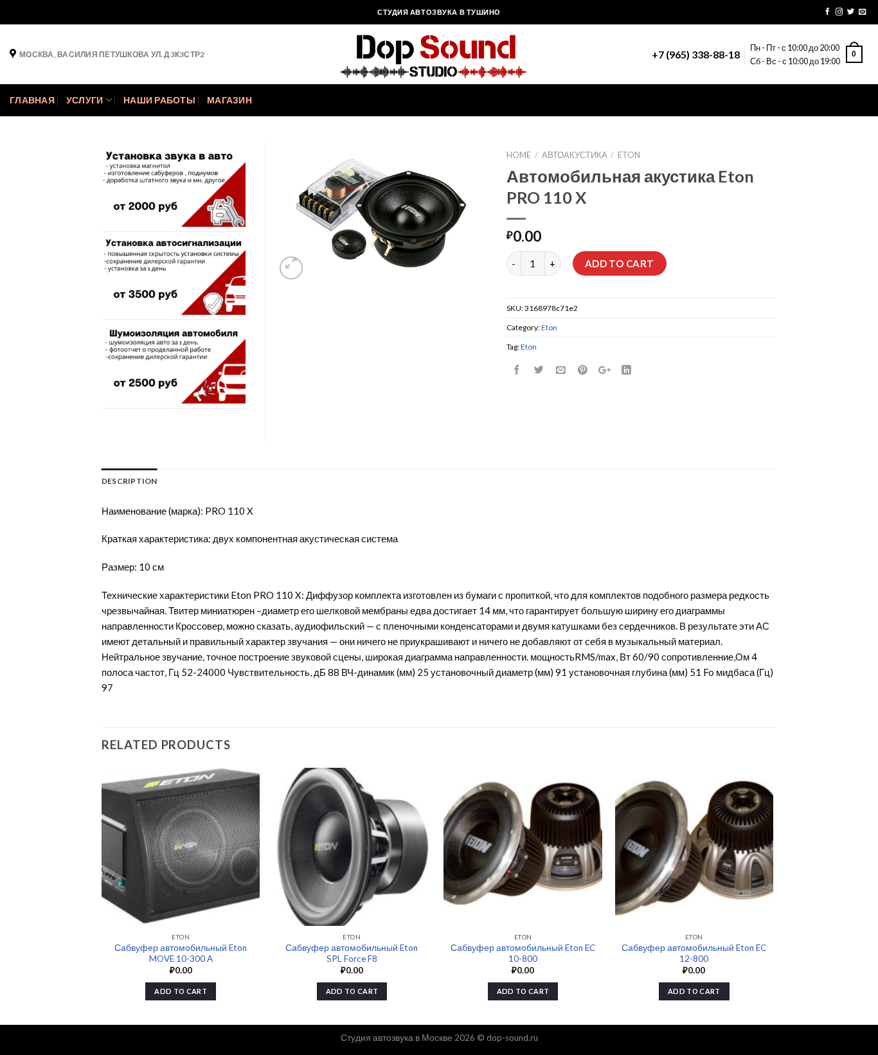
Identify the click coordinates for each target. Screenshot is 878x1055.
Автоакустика (574, 155)
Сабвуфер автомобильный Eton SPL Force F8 (351, 953)
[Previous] (102, 895)
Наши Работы (159, 100)
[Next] (772, 895)
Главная (32, 100)
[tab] (129, 480)
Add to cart (619, 263)
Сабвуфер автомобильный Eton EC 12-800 (694, 953)
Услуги (84, 100)
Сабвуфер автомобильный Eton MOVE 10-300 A (180, 953)
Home (518, 155)
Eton (629, 155)
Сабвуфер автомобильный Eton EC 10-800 (523, 953)
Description (129, 481)
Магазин (229, 100)
